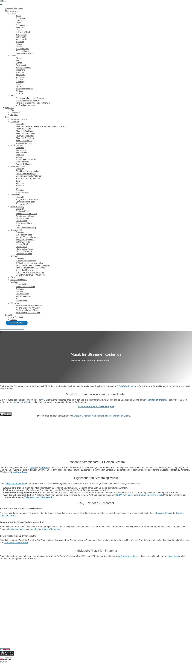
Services (3, 629)
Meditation (20, 77)
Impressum (4, 606)
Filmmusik (20, 27)
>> (79, 407)
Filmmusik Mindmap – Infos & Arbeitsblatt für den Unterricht (41, 126)
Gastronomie (21, 65)
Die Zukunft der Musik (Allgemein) (30, 275)
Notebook (20, 185)
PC (17, 188)
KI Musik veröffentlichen (26, 261)
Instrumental (21, 37)
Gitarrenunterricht (7, 641)
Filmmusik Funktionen (25, 131)
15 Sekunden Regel (24, 235)
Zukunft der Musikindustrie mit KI (30, 272)
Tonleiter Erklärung (23, 164)
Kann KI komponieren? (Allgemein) (30, 268)
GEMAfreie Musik (163, 513)
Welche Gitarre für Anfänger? (28, 308)
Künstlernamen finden (25, 216)
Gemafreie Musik (12, 11)
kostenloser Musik (16, 529)
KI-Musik (14, 256)
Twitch (18, 84)
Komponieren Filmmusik (26, 159)
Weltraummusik (22, 49)
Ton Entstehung (22, 162)
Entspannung (21, 25)
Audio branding (6, 636)
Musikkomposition (18, 145)
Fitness (19, 58)
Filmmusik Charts (23, 129)
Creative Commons (24, 254)
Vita (12, 110)
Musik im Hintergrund (16, 483)
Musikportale (21, 221)
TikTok (18, 86)
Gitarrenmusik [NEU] (25, 53)
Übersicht (20, 124)
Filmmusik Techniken (25, 138)
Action (18, 16)
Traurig (19, 46)
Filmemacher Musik (24, 249)
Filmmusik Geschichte (25, 133)
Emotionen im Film (24, 143)
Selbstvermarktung (24, 223)
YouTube (19, 93)
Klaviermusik (21, 39)
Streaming (20, 82)
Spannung (20, 41)
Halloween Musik (23, 32)
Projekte (14, 114)
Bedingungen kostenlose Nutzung (30, 98)
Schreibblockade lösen (25, 202)
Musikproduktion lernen (26, 173)
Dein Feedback (16, 317)
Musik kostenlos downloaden (12, 618)
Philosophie (15, 112)
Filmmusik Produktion (25, 136)
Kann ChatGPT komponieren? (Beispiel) (33, 265)
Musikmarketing (17, 206)
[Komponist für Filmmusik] (14, 8)
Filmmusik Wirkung (24, 140)
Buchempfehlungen (18, 279)
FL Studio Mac (22, 284)
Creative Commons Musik (150, 495)
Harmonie (20, 155)
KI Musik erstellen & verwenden (29, 263)
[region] (96, 441)
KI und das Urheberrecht (26, 270)
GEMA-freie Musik (124, 495)
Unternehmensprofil (8, 604)
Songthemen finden (24, 204)
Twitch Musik (21, 246)
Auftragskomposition (127, 556)
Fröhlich (19, 30)
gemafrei (34, 529)
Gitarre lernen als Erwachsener (29, 305)
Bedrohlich (20, 18)
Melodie (19, 157)
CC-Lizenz (47, 400)
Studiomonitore (22, 192)
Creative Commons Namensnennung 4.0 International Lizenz (102, 416)
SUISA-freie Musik (8, 622)
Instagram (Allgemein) (25, 239)
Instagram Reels (23, 242)
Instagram (20, 72)
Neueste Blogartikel (18, 119)
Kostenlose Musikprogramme (28, 178)
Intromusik (20, 74)
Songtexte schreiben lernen (27, 199)
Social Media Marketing (26, 228)
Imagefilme (20, 70)
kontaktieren (173, 556)
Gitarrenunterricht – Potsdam (28, 312)
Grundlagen (21, 150)
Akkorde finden (22, 152)
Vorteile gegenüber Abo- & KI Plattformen (33, 103)
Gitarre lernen (16, 303)
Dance (18, 23)
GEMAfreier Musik (125, 386)
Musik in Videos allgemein (27, 237)
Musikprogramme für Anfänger (29, 176)
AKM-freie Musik (7, 620)
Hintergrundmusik (23, 67)
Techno (19, 44)
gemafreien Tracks (22, 402)
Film (17, 60)
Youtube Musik (22, 244)
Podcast (19, 79)
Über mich (9, 107)
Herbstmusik (21, 34)
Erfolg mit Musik (23, 211)
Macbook (20, 183)
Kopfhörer (20, 190)
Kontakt (8, 315)
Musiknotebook (22, 294)
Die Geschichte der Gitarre (27, 310)
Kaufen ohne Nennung (25, 105)
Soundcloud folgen (157, 400)
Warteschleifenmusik (24, 89)
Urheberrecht (16, 230)
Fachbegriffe (15, 277)
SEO (18, 225)
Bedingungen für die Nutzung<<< (97, 407)
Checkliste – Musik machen (27, 171)
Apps (18, 180)
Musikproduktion (17, 166)
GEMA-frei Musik (7, 613)
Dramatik (20, 20)
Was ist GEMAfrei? (24, 251)
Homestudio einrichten (25, 286)
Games (19, 63)
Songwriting (15, 195)
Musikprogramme (23, 296)
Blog (7, 117)
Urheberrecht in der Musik (16, 543)
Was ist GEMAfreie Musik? (27, 100)
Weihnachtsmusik (23, 51)
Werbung (19, 91)
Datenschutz (5, 609)
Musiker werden (22, 218)
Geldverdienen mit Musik (26, 213)
